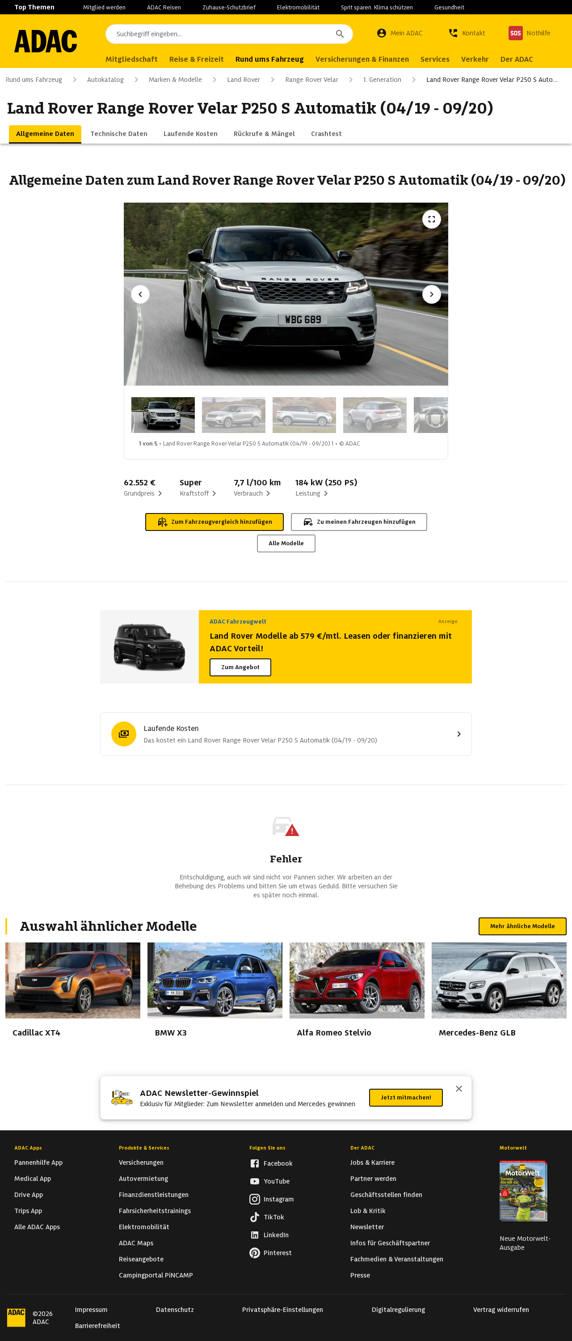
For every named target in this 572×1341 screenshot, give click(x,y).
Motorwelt (513, 1148)
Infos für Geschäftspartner (390, 1243)
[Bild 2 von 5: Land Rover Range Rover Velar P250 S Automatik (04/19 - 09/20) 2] (233, 415)
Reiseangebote (141, 1259)
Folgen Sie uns (267, 1148)
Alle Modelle (286, 543)
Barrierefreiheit (97, 1326)
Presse (360, 1275)
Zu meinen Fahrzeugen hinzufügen (366, 522)
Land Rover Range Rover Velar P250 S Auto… (492, 80)
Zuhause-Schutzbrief (229, 7)
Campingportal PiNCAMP (156, 1275)
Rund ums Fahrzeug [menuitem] (270, 59)
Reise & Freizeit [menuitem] (196, 59)
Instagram (279, 1199)
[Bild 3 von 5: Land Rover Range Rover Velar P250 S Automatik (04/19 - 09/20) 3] (304, 415)
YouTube (277, 1181)
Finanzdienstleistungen (154, 1195)
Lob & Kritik (368, 1211)
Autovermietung (143, 1179)
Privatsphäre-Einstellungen (282, 1310)
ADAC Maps (136, 1243)
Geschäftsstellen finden (386, 1195)
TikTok (274, 1217)
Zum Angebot (240, 667)
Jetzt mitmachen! (406, 1097)
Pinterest (278, 1253)
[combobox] (229, 34)
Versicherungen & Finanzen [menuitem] (362, 59)
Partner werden (373, 1179)
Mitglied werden (104, 7)
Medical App (32, 1179)
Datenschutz (175, 1310)
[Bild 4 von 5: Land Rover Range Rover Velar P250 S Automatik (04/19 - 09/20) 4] (375, 415)
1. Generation (382, 80)
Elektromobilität (298, 7)
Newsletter (367, 1227)
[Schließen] (459, 1089)
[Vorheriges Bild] (140, 294)
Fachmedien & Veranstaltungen (396, 1259)
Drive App (28, 1195)
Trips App (28, 1211)
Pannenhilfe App (38, 1163)
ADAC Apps (28, 1148)
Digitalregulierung (398, 1310)
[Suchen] (340, 34)
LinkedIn (276, 1235)
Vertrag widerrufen (501, 1310)
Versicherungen (141, 1163)
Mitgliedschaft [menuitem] (131, 59)
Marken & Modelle (175, 80)
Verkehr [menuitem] (475, 59)
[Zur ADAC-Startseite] (45, 41)
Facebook (278, 1163)
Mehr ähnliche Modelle (522, 926)
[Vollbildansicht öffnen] (431, 219)
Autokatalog (105, 80)
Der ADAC (362, 1148)
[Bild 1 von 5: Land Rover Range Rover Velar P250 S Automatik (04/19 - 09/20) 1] (163, 415)
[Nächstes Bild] (431, 294)
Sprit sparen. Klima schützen (377, 7)
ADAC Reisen (164, 7)
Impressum (91, 1310)
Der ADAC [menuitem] (516, 59)
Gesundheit (449, 7)
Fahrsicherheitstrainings (155, 1211)
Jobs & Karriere (372, 1163)
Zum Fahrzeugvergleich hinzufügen (221, 522)
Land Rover (243, 80)
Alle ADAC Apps (37, 1227)
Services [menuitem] (435, 59)
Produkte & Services (144, 1148)
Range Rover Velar (311, 80)
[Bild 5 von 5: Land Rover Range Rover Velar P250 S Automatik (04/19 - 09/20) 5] (445, 415)
